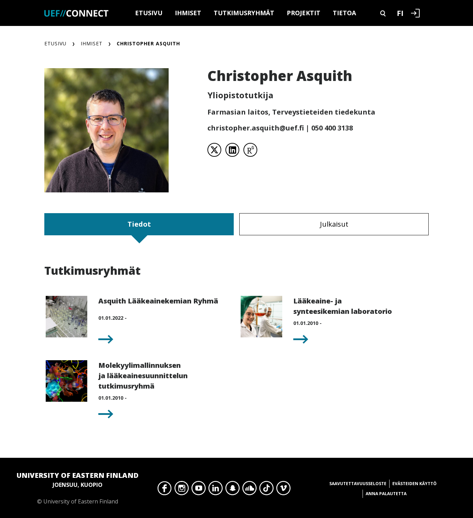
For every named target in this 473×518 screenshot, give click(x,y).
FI (400, 13)
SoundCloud (249, 490)
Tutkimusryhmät (244, 13)
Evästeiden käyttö (414, 484)
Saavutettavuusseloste (357, 484)
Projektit (303, 13)
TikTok (266, 490)
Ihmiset (188, 13)
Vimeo (283, 490)
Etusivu (148, 13)
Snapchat (232, 490)
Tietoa (344, 13)
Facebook (165, 490)
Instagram (182, 490)
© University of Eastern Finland (78, 488)
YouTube (198, 490)
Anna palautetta (386, 494)
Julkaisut (334, 224)
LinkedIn (215, 490)
